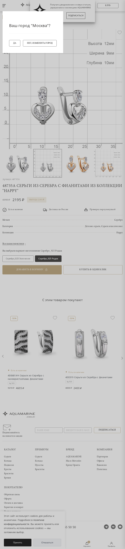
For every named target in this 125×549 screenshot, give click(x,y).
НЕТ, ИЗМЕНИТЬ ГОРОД (40, 43)
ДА (14, 43)
